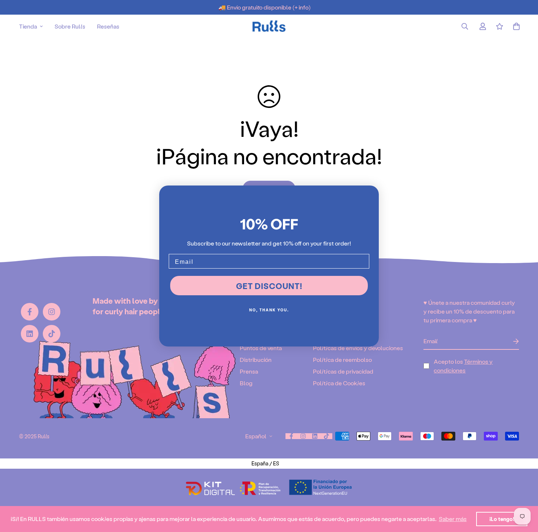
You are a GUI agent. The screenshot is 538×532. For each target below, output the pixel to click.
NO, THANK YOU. (269, 310)
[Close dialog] (370, 193)
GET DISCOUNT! (269, 286)
